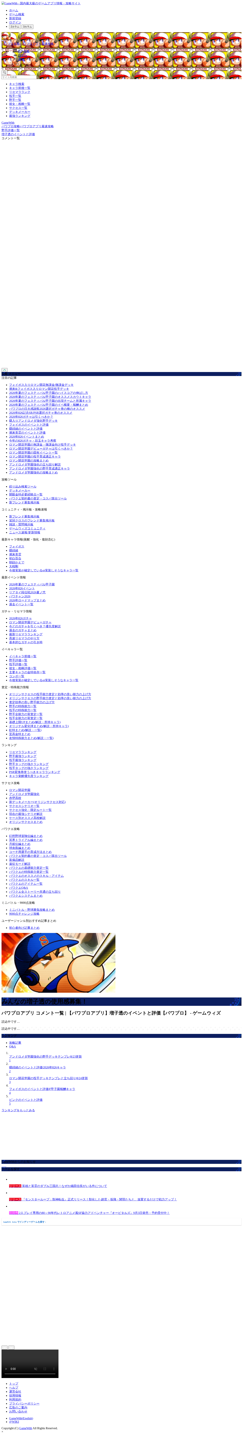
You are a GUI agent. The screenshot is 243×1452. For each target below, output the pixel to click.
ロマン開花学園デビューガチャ (30, 622)
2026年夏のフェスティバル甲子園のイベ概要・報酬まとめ (48, 404)
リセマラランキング (22, 752)
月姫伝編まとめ (19, 844)
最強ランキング (19, 115)
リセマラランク (19, 92)
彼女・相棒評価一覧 (22, 668)
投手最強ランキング (22, 760)
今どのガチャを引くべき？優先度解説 (35, 626)
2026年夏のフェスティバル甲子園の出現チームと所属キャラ (50, 400)
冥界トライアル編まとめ (26, 840)
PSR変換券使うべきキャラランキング (34, 772)
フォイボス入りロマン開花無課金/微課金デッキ (41, 384)
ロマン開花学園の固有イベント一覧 (33, 452)
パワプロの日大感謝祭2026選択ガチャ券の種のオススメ (47, 408)
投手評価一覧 (18, 664)
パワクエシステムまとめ (26, 895)
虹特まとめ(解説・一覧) (25, 730)
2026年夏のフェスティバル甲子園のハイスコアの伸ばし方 (48, 392)
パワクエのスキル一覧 (24, 879)
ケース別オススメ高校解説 (27, 818)
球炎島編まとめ (19, 847)
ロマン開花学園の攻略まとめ (29, 460)
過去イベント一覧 (21, 604)
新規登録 (15, 18)
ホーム (13, 10)
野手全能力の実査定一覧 (26, 714)
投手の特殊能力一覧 (22, 710)
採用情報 (15, 1395)
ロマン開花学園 (19, 790)
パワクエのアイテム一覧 (26, 883)
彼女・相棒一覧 (19, 103)
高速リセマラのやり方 (24, 638)
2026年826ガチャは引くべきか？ (31, 416)
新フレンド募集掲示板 (24, 502)
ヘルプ (13, 1387)
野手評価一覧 (18, 660)
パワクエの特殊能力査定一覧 (29, 871)
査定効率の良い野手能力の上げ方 (32, 702)
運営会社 (15, 1391)
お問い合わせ (18, 1411)
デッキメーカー (19, 111)
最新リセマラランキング (26, 634)
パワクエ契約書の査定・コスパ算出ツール (38, 498)
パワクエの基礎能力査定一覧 (29, 867)
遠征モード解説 (19, 863)
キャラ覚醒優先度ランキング (29, 776)
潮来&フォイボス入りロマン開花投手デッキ (39, 388)
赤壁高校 (15, 798)
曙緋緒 (13, 550)
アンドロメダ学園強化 (24, 794)
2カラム (15, 26)
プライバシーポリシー (24, 1403)
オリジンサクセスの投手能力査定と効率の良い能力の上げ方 (50, 694)
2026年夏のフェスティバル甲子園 (32, 584)
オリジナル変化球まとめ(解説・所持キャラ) (39, 726)
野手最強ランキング (22, 756)
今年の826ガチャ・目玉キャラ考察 (32, 440)
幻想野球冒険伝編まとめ (26, 836)
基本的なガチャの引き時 (26, 642)
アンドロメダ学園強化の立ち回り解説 (35, 464)
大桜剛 (13, 566)
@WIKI (14, 1421)
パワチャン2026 (19, 596)
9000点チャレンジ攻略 (24, 913)
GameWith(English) (21, 1418)
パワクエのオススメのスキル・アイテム (36, 875)
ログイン (15, 22)
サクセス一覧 (18, 107)
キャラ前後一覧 (19, 88)
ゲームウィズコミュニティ (27, 528)
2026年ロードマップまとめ (27, 600)
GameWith (25, 1428)
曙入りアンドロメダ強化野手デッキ (33, 420)
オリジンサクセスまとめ (26, 822)
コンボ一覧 (16, 676)
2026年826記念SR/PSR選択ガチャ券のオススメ (40, 412)
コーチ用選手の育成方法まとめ (30, 851)
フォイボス (16, 546)
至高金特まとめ (19, 734)
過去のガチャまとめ (22, 630)
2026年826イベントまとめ (26, 436)
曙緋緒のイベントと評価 (26, 428)
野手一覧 (15, 99)
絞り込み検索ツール (22, 486)
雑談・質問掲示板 (21, 524)
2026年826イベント (22, 588)
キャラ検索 (16, 84)
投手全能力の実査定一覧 (26, 718)
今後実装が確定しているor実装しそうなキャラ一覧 (43, 570)
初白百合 (15, 558)
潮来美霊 (15, 554)
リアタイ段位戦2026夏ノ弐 (27, 592)
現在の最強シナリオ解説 (26, 814)
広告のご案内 (18, 1407)
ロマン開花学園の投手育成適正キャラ (35, 456)
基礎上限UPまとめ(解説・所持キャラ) (35, 722)
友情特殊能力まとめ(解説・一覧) (31, 738)
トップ (13, 1383)
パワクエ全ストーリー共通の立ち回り (35, 891)
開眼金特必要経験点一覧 (26, 494)
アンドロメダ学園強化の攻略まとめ (33, 472)
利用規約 (15, 1399)
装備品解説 (16, 859)
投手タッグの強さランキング (29, 768)
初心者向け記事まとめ (24, 927)
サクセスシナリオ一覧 (24, 806)
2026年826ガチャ (20, 618)
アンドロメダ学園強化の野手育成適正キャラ (39, 468)
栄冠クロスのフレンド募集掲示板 (32, 520)
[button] (125, 64)
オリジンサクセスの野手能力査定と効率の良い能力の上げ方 (50, 698)
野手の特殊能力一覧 (22, 706)
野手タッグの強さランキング (29, 764)
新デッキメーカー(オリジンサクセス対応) (37, 802)
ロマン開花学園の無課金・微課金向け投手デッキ (42, 444)
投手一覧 (15, 96)
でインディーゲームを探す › (24, 1222)
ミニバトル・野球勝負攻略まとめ (32, 909)
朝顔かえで (16, 562)
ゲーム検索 (16, 14)
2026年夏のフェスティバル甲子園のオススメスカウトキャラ (50, 396)
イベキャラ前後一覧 (22, 656)
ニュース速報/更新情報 (24, 532)
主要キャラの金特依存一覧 (27, 672)
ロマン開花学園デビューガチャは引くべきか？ (41, 448)
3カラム (27, 26)
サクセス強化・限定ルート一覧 (30, 810)
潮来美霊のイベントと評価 (27, 432)
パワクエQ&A (18, 887)
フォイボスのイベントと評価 (29, 424)
